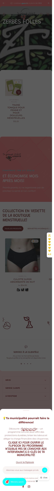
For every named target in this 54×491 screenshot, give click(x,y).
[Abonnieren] (44, 470)
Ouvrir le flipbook (25, 462)
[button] (49, 245)
